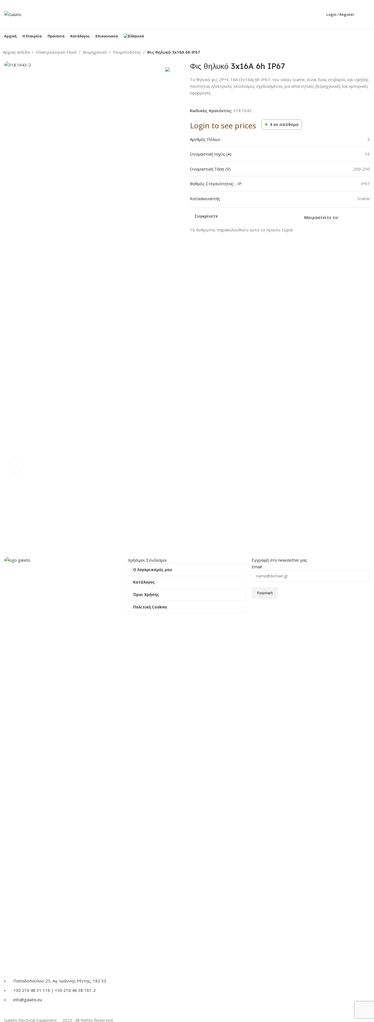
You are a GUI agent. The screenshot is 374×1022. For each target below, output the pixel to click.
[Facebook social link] (342, 217)
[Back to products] (361, 52)
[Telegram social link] (368, 217)
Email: (257, 566)
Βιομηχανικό (95, 52)
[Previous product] (354, 52)
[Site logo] (13, 14)
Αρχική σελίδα (16, 52)
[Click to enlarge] (15, 465)
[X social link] (348, 217)
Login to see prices (223, 125)
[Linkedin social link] (362, 217)
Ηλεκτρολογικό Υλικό (56, 52)
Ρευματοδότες (127, 52)
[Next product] (368, 52)
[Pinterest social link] (355, 217)
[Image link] (63, 763)
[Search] (368, 14)
